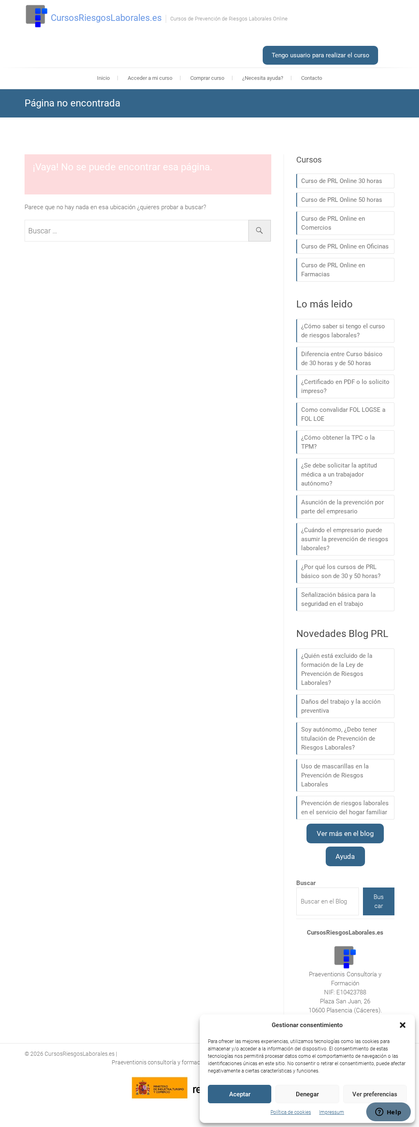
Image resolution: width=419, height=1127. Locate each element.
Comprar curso (207, 78)
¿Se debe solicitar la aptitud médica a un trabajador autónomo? (339, 474)
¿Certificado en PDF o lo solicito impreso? (345, 386)
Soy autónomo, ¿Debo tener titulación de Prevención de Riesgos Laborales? (339, 738)
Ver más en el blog (345, 833)
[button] (403, 1025)
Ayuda (345, 856)
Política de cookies (290, 1112)
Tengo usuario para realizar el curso (320, 55)
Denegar (307, 1094)
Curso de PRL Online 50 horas (341, 199)
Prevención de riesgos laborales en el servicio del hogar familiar (345, 808)
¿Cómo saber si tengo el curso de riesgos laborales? (343, 331)
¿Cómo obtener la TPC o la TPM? (338, 442)
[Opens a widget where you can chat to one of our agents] (388, 1112)
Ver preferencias (374, 1094)
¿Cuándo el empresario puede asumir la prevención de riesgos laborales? (344, 539)
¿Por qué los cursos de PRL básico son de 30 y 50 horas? (341, 571)
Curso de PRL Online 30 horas (341, 181)
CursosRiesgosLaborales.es (106, 18)
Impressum (331, 1112)
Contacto (311, 78)
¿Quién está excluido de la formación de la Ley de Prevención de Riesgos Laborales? (336, 669)
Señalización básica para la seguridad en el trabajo (338, 599)
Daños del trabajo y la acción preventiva (341, 706)
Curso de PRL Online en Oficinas (345, 246)
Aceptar (239, 1094)
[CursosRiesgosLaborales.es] (37, 16)
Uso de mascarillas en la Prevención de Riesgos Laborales (335, 775)
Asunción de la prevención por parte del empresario (342, 507)
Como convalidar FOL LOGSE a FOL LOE (343, 414)
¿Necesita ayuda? (262, 78)
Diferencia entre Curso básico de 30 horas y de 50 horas (342, 358)
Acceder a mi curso (150, 78)
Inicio (103, 78)
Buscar (379, 901)
